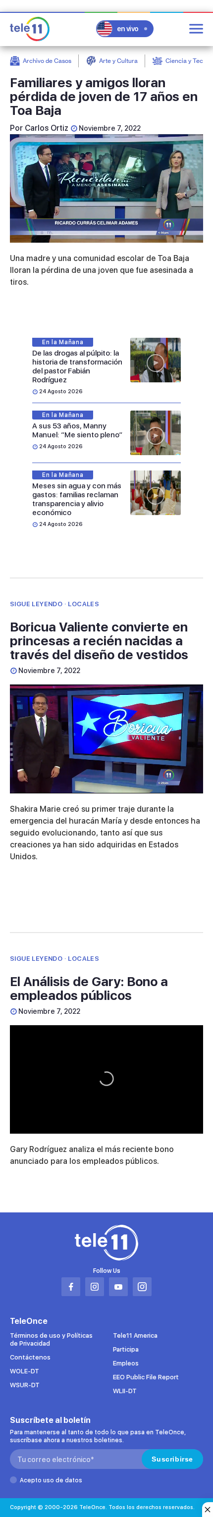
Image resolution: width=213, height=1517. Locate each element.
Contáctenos (30, 1357)
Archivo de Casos (47, 60)
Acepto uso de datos (51, 1480)
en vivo (128, 29)
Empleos (126, 1363)
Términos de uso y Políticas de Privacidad (51, 1339)
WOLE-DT (24, 1371)
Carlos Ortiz (46, 128)
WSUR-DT (25, 1385)
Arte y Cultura (118, 60)
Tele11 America (135, 1335)
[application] (106, 188)
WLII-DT (125, 1391)
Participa (126, 1349)
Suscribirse (172, 1459)
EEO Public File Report (146, 1377)
